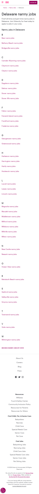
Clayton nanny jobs (9, 71)
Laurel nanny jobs (9, 184)
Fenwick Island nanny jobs (12, 116)
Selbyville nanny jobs (10, 297)
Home (5, 7)
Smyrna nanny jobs (9, 302)
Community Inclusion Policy (19, 404)
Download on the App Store (19, 386)
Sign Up (33, 2)
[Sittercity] (7, 2)
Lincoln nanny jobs (9, 194)
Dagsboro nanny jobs (10, 83)
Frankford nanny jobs (10, 121)
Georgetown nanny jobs (11, 139)
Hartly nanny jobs (9, 166)
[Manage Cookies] (3, 490)
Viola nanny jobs (8, 327)
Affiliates (19, 398)
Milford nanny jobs (9, 221)
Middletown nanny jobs (11, 216)
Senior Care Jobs (19, 458)
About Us (19, 358)
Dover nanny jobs (9, 93)
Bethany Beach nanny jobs (12, 43)
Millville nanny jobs (9, 232)
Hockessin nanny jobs (10, 171)
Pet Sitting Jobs (19, 461)
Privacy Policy (17, 475)
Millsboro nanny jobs (10, 227)
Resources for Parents (19, 408)
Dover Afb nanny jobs (10, 98)
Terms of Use (29, 473)
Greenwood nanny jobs (11, 144)
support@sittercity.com (19, 486)
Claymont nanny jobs (10, 66)
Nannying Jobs (19, 448)
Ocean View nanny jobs (11, 267)
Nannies (19, 423)
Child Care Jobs (19, 451)
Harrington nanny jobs (11, 161)
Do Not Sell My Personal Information (19, 476)
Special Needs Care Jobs (19, 455)
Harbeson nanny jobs (10, 156)
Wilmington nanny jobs (11, 340)
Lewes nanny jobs (9, 189)
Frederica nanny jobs (10, 126)
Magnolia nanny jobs (10, 206)
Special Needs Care (19, 429)
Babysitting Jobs (19, 445)
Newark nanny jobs (9, 254)
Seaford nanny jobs (9, 292)
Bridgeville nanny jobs (10, 48)
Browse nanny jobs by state (13, 348)
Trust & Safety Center (19, 401)
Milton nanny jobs (9, 237)
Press (19, 371)
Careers (19, 362)
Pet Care (19, 436)
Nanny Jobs (12, 7)
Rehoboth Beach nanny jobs (13, 279)
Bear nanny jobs (8, 38)
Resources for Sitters (19, 411)
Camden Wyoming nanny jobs (14, 61)
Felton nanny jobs (9, 111)
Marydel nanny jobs (9, 211)
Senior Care (19, 433)
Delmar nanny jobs (9, 88)
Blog (19, 367)
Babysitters (19, 419)
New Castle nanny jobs (11, 249)
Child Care (19, 426)
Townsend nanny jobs (10, 315)
